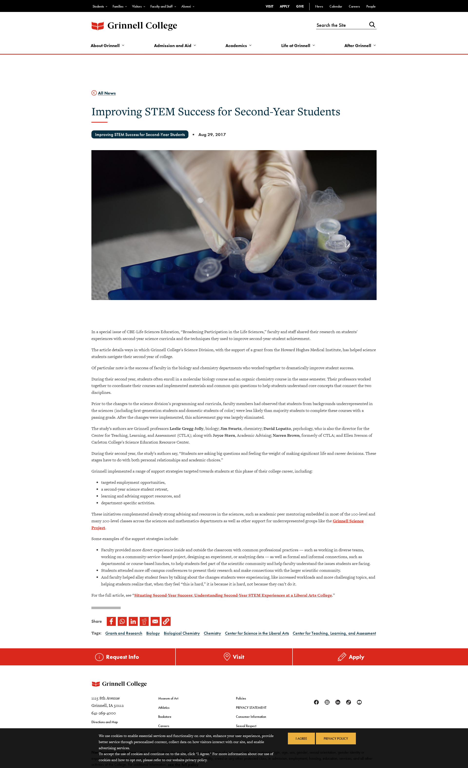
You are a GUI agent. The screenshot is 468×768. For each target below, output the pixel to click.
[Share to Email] (155, 621)
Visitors (137, 6)
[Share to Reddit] (144, 621)
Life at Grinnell (295, 45)
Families (118, 6)
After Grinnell (357, 45)
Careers (354, 6)
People (371, 6)
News (319, 6)
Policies (241, 698)
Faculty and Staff (161, 6)
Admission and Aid (172, 45)
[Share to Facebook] (111, 621)
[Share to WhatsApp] (122, 621)
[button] (166, 621)
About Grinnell (105, 45)
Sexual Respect (246, 726)
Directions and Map (104, 722)
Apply (285, 6)
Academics (236, 45)
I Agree (301, 738)
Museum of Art (168, 698)
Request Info (122, 657)
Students (98, 6)
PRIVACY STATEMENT (251, 707)
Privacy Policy (336, 738)
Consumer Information (251, 716)
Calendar (336, 6)
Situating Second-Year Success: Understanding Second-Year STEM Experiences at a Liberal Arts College (233, 595)
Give (300, 6)
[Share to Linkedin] (133, 621)
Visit (269, 6)
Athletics (163, 707)
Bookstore (164, 716)
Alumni (186, 6)
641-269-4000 (103, 713)
